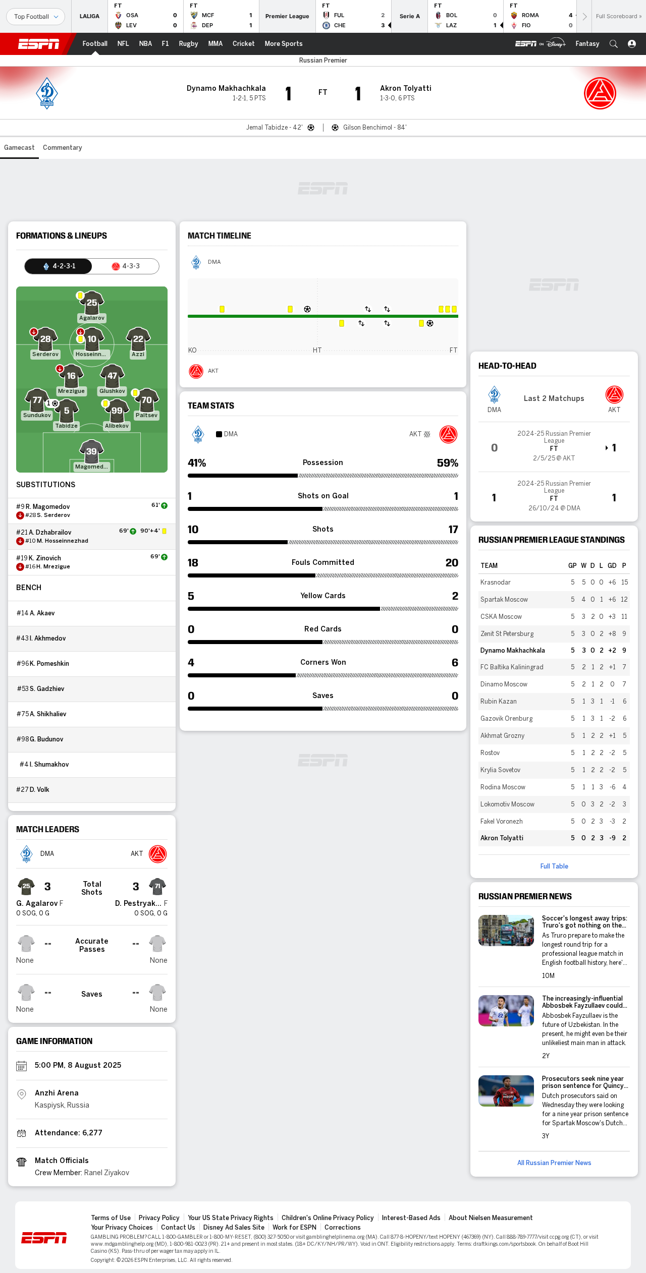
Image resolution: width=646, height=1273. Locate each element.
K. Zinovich (45, 558)
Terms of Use (111, 1218)
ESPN (39, 44)
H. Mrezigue (53, 567)
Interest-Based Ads (411, 1218)
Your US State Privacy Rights (231, 1218)
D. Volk (39, 789)
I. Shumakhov (49, 764)
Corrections (343, 1227)
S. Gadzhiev (47, 688)
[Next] (583, 16)
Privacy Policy (159, 1218)
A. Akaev (42, 613)
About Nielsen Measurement (491, 1218)
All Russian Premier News (554, 1163)
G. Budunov (46, 739)
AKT (213, 371)
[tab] (58, 266)
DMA (214, 262)
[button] (614, 44)
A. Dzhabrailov (50, 532)
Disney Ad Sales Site (233, 1227)
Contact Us (178, 1227)
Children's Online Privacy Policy (328, 1218)
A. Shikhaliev (48, 714)
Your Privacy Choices (122, 1227)
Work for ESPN (294, 1227)
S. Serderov (53, 515)
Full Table (554, 866)
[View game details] (554, 447)
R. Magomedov (48, 506)
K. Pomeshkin (49, 663)
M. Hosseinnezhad (62, 541)
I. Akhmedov (48, 638)
